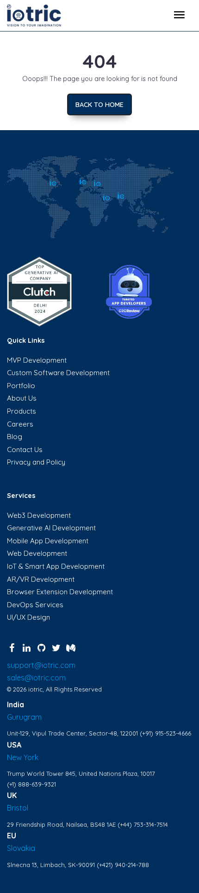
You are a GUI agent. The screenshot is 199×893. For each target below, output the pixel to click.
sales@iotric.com (36, 677)
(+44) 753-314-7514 (143, 824)
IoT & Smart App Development (56, 566)
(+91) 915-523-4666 (165, 733)
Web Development (37, 553)
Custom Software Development (58, 372)
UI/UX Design (28, 617)
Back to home (99, 105)
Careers (20, 424)
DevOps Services (35, 604)
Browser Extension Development (60, 591)
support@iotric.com (41, 665)
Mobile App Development (47, 540)
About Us (22, 398)
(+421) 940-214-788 (123, 864)
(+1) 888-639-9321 (31, 784)
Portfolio (21, 385)
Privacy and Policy (36, 462)
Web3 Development (39, 515)
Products (21, 411)
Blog (14, 436)
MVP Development (37, 360)
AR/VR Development (41, 579)
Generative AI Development (51, 527)
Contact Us (25, 449)
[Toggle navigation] (179, 15)
